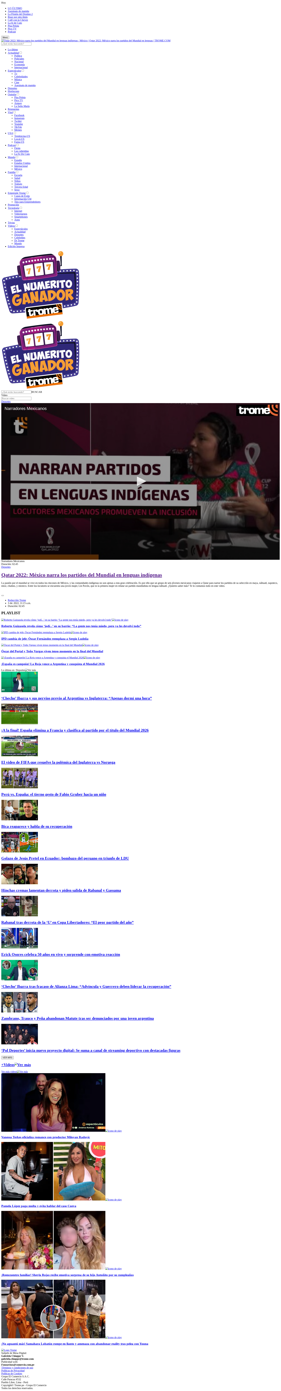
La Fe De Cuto (22, 154)
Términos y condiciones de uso (17, 1367)
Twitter (18, 121)
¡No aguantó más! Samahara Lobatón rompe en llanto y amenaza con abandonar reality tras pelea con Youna (74, 1343)
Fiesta (17, 148)
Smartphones (21, 216)
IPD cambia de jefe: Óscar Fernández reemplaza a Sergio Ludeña (44, 638)
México (18, 169)
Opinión (12, 94)
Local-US (19, 139)
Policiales (19, 58)
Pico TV (12, 28)
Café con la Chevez (18, 20)
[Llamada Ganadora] (40, 319)
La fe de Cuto (15, 22)
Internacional (21, 67)
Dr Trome (19, 240)
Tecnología (13, 208)
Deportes (12, 88)
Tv (15, 73)
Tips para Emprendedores (27, 201)
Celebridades (21, 76)
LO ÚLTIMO (15, 8)
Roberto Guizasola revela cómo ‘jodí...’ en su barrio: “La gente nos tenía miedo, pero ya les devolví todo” (71, 626)
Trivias (11, 222)
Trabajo (18, 184)
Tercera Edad (21, 186)
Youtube (18, 124)
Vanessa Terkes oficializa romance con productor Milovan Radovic (45, 1137)
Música (18, 79)
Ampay (18, 103)
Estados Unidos (22, 163)
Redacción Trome (17, 600)
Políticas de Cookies (11, 1373)
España (18, 160)
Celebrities (19, 237)
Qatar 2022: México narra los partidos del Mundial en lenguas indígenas (81, 575)
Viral (10, 112)
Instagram (19, 118)
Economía (19, 64)
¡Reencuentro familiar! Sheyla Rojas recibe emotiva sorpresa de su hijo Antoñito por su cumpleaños (67, 1275)
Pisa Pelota (13, 25)
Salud (17, 178)
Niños (17, 181)
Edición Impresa (16, 246)
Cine (16, 82)
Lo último (13, 49)
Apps (17, 219)
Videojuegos (20, 213)
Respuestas (13, 109)
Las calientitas (21, 151)
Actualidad (13, 52)
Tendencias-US (22, 136)
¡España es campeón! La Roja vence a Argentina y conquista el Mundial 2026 (53, 664)
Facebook (19, 115)
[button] (36, 392)
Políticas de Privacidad (13, 1370)
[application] (140, 481)
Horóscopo (13, 91)
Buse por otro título (18, 17)
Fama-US (19, 142)
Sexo (17, 189)
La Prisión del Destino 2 (20, 14)
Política (18, 55)
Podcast (12, 31)
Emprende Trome (17, 193)
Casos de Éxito (22, 196)
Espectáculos (14, 70)
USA (10, 133)
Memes (18, 130)
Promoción (13, 204)
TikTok (18, 127)
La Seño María (22, 106)
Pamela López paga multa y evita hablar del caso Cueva (38, 1206)
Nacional (19, 61)
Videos (11, 225)
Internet (18, 211)
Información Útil (22, 198)
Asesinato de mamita (18, 11)
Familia (11, 172)
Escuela (18, 175)
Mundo (11, 157)
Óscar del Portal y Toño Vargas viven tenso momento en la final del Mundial (52, 651)
